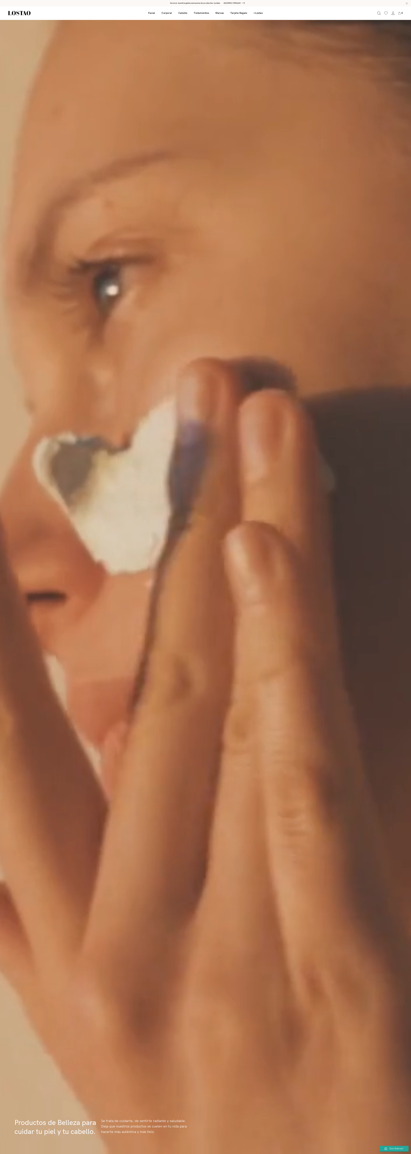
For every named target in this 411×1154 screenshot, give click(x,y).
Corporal (167, 13)
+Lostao (258, 13)
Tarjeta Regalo (238, 13)
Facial (151, 13)
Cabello (182, 13)
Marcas (219, 13)
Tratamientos (201, 13)
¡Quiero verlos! (232, 3)
